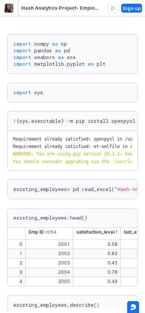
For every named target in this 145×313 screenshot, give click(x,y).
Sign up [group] (132, 8)
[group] (113, 8)
